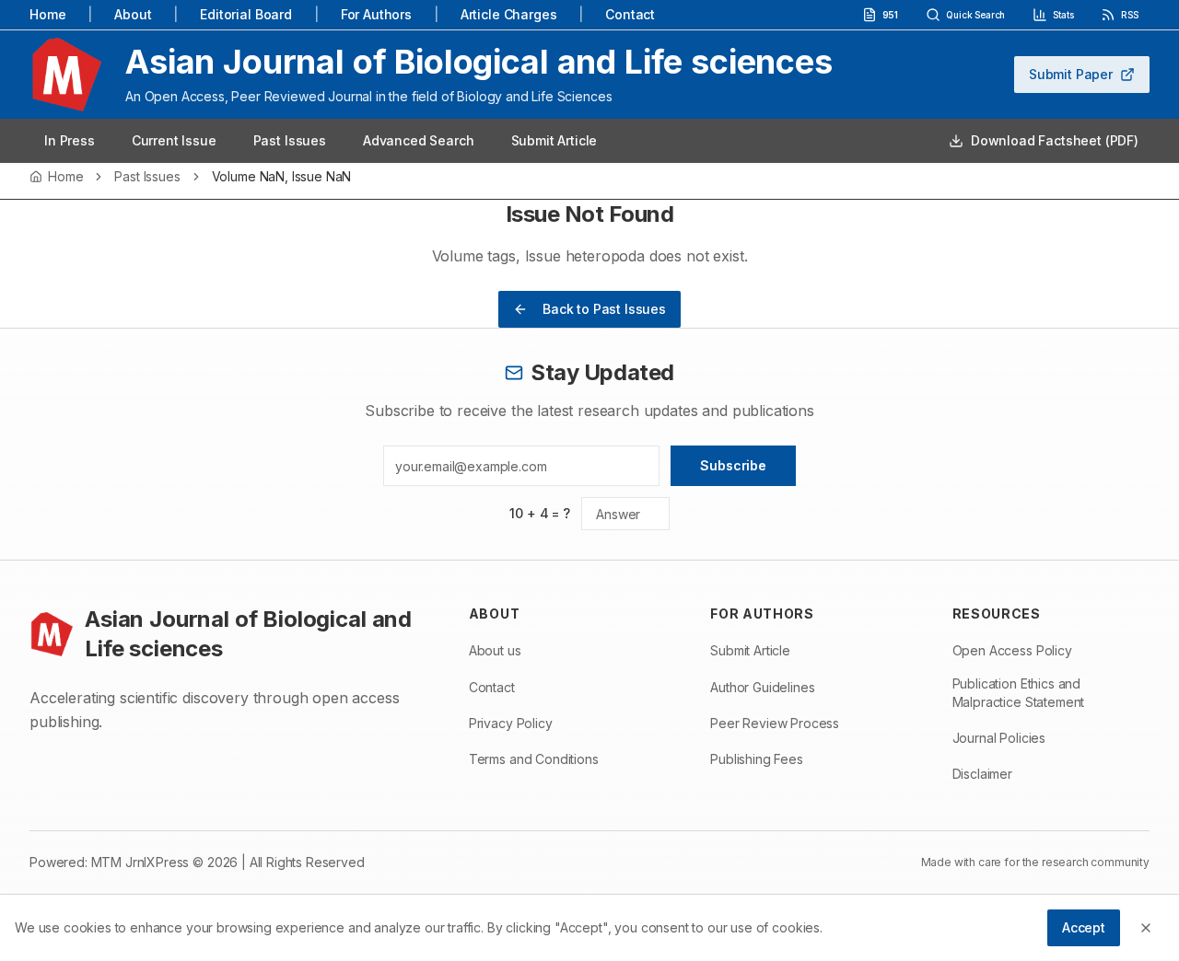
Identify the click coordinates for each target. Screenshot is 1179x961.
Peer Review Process (774, 723)
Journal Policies (998, 738)
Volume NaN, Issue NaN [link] (282, 176)
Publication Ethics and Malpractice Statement (1018, 693)
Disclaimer (982, 774)
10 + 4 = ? (539, 513)
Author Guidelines (762, 687)
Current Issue (174, 140)
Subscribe (733, 465)
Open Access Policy (1012, 650)
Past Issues (289, 140)
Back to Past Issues (604, 309)
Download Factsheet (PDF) (1054, 140)
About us (495, 650)
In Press (69, 140)
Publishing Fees (756, 759)
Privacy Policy (511, 723)
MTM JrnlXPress (140, 862)
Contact (630, 14)
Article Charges (509, 14)
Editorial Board (246, 14)
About (132, 14)
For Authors (376, 14)
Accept (1083, 927)
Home (47, 14)
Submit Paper (1071, 74)
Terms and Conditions (534, 759)
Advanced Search (418, 140)
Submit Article (554, 140)
